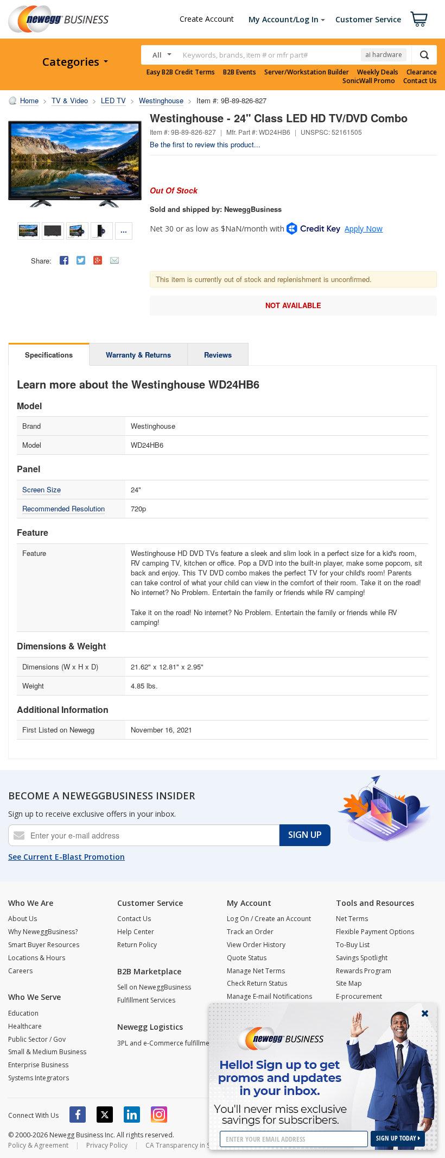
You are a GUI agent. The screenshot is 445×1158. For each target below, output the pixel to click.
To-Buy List (353, 944)
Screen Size (41, 489)
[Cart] (418, 19)
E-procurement (359, 996)
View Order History (256, 944)
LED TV (113, 100)
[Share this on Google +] (97, 260)
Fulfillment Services (146, 1000)
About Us (22, 918)
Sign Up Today (397, 1138)
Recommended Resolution (63, 508)
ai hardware (383, 54)
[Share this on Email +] (114, 260)
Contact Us (420, 81)
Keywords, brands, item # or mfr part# (245, 55)
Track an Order (250, 931)
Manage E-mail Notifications (269, 996)
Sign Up (305, 835)
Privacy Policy (107, 1145)
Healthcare (25, 1026)
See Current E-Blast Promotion (66, 857)
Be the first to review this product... (205, 144)
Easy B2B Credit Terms (181, 72)
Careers (20, 970)
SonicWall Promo (368, 81)
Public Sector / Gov (37, 1039)
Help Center (135, 931)
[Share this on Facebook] (64, 260)
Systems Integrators (38, 1077)
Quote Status (246, 957)
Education (23, 1013)
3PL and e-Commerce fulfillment (166, 1043)
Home (29, 100)
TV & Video (70, 100)
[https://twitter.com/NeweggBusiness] (105, 1114)
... (123, 229)
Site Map (349, 983)
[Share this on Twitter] (81, 260)
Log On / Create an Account (269, 918)
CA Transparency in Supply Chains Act (203, 1145)
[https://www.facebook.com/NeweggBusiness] (77, 1114)
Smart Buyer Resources (43, 944)
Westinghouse (161, 100)
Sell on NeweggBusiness (154, 987)
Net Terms (352, 918)
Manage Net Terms (256, 970)
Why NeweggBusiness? (43, 931)
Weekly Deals (377, 72)
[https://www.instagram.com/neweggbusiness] (159, 1114)
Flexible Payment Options (375, 931)
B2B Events (239, 72)
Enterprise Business (38, 1064)
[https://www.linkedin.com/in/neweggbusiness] (132, 1114)
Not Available (293, 305)
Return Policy (137, 944)
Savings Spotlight (361, 957)
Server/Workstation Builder (306, 72)
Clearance (421, 72)
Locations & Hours (36, 957)
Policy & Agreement (38, 1145)
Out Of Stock (174, 190)
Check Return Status (257, 983)
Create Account (207, 19)
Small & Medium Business (47, 1051)
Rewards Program (363, 970)
